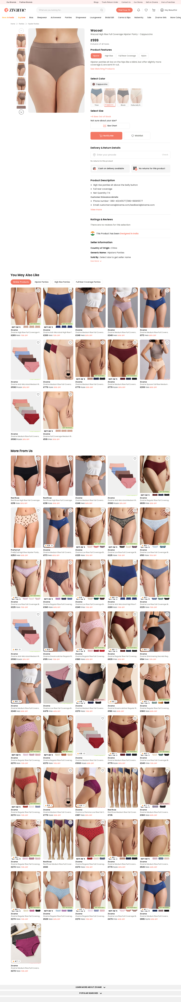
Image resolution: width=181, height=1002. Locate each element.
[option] (21, 40)
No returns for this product (152, 168)
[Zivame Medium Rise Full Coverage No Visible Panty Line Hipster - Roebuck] (90, 308)
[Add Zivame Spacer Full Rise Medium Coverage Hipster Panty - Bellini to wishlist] (167, 342)
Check (165, 154)
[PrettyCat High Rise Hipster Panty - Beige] (26, 527)
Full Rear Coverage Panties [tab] (88, 282)
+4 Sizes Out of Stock (100, 116)
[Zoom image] (56, 70)
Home (13, 24)
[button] (101, 10)
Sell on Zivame (152, 2)
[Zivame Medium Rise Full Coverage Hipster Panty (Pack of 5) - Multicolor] (26, 411)
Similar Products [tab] (21, 282)
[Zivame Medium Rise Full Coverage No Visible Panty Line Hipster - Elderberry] (123, 308)
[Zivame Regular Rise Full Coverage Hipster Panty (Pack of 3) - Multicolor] (155, 476)
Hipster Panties (33, 24)
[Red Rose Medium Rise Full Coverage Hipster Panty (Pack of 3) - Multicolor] (123, 787)
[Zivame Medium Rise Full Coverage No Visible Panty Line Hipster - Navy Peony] (155, 308)
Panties (21, 24)
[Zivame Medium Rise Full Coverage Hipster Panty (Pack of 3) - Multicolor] (155, 839)
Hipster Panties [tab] (41, 282)
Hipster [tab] (96, 55)
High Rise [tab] (109, 55)
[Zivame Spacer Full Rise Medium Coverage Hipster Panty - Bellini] (155, 360)
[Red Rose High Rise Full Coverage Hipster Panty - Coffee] (58, 476)
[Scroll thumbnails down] (21, 112)
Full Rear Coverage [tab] (127, 55)
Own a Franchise (168, 2)
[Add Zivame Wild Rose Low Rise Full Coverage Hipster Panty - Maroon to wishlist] (103, 978)
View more (96, 209)
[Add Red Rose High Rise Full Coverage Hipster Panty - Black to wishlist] (38, 458)
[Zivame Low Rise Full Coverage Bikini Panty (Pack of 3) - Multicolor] (90, 527)
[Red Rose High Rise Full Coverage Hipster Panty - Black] (26, 476)
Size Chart (112, 125)
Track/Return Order (110, 2)
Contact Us (126, 2)
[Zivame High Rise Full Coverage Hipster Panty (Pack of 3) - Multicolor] (26, 308)
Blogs (96, 2)
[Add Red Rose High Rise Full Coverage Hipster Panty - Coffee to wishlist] (70, 458)
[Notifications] (138, 10)
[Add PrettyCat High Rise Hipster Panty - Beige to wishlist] (38, 510)
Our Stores (138, 2)
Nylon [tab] (143, 55)
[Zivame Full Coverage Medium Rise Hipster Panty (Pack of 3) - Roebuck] (58, 411)
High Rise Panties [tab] (62, 282)
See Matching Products (102, 68)
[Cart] (154, 10)
